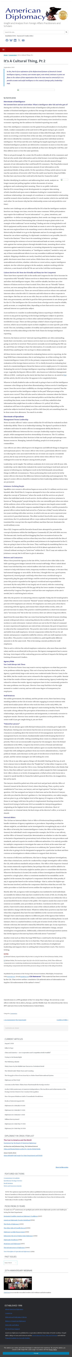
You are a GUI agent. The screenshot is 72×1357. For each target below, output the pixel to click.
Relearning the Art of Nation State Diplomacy (18, 1236)
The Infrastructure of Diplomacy (14, 1247)
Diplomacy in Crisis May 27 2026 (15, 1124)
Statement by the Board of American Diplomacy (20, 1143)
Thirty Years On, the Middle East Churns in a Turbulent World (24, 1066)
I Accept (36, 1353)
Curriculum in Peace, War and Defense (44, 1335)
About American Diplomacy (14, 1309)
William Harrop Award (12, 1119)
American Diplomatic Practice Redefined (17, 1220)
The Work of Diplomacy (11, 1224)
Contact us (8, 1313)
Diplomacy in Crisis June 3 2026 (15, 1115)
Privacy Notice (53, 1349)
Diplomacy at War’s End (12, 1080)
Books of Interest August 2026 (14, 1101)
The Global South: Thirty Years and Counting (19, 1071)
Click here (7, 1292)
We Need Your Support (12, 1329)
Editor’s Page (9, 1048)
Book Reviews (8, 1183)
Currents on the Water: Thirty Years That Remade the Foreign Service (27, 1084)
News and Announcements (12, 1186)
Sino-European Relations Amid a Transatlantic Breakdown (24, 1096)
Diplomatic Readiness (11, 1240)
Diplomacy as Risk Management (14, 1232)
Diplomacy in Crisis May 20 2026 (15, 1128)
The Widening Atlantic (12, 1062)
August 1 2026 (9, 1043)
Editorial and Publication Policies (16, 1317)
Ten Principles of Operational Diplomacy (17, 1251)
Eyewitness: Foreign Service (13, 1181)
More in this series (62, 1167)
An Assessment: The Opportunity (15, 1020)
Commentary (13, 55)
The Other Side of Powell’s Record (15, 1228)
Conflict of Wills (62, 1020)
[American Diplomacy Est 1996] (36, 13)
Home (6, 55)
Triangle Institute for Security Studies (17, 1338)
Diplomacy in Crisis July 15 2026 (15, 1110)
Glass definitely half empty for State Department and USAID (23, 1155)
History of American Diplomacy (15, 1321)
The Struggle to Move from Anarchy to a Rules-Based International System (29, 1075)
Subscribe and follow (12, 1325)
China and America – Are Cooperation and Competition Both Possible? (28, 1052)
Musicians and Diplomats (12, 1244)
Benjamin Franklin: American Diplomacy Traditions (21, 1216)
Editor (31, 36)
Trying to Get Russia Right (13, 1057)
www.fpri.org (11, 976)
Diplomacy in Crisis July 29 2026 (15, 1105)
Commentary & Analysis (12, 1178)
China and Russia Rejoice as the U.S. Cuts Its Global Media (22, 1149)
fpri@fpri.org (24, 976)
